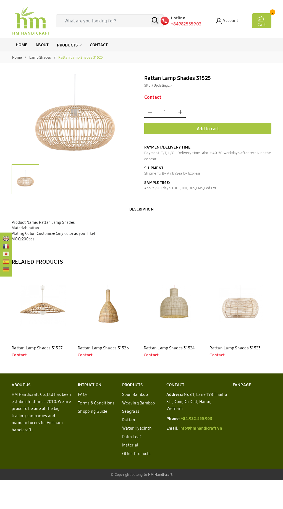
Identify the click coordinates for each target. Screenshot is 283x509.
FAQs (83, 394)
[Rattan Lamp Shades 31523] (240, 305)
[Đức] (6, 270)
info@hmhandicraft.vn (200, 428)
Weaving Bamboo (138, 403)
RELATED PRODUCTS (37, 261)
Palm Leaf (131, 437)
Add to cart (208, 129)
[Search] (155, 21)
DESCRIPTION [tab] (141, 209)
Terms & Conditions (96, 403)
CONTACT (99, 45)
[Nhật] (6, 254)
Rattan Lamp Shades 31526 (103, 348)
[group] (75, 116)
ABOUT (42, 45)
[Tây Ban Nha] (6, 262)
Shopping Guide (93, 411)
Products (67, 45)
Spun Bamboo (135, 394)
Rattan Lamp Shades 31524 (169, 348)
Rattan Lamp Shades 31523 (235, 348)
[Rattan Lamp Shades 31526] (109, 305)
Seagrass (130, 411)
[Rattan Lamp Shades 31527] (43, 305)
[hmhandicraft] (31, 21)
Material (130, 445)
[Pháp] (6, 247)
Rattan (128, 420)
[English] (6, 239)
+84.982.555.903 (196, 418)
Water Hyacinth (137, 428)
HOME (21, 45)
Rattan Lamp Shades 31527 (37, 348)
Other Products (136, 453)
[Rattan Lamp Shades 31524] (175, 305)
